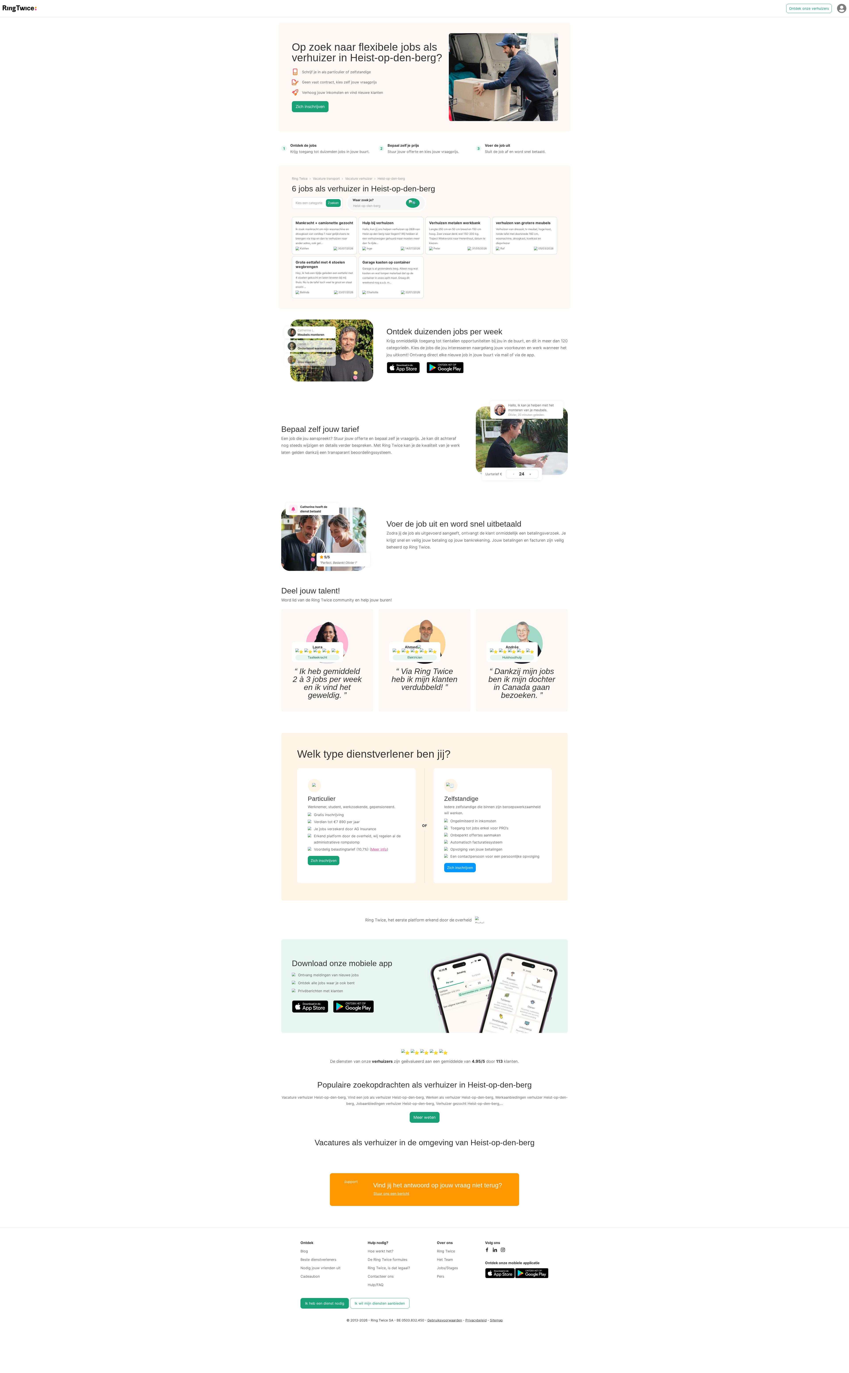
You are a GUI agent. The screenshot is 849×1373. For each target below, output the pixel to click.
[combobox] (377, 206)
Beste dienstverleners (318, 1259)
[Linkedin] (494, 1251)
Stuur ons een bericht (391, 1193)
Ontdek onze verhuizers (809, 8)
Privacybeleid (476, 1320)
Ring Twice (300, 178)
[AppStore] (403, 367)
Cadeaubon (310, 1276)
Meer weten (424, 1117)
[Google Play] (445, 367)
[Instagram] (502, 1251)
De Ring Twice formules (387, 1259)
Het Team (445, 1259)
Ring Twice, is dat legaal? (389, 1268)
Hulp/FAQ (375, 1284)
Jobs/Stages (447, 1268)
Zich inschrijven (310, 106)
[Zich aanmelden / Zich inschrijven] (841, 8)
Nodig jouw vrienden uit (320, 1268)
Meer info (379, 849)
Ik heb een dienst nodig (324, 1303)
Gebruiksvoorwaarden (444, 1320)
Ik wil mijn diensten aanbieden (380, 1303)
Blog (304, 1251)
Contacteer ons (381, 1276)
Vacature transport (326, 178)
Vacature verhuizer (358, 178)
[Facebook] (487, 1251)
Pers (440, 1276)
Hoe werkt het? (380, 1251)
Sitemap (496, 1320)
